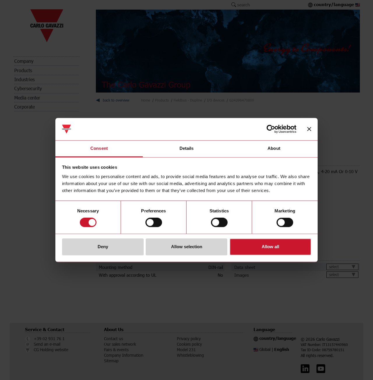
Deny (103, 246)
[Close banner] (309, 129)
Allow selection (186, 246)
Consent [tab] (99, 148)
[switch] (153, 222)
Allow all (270, 246)
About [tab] (274, 148)
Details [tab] (187, 148)
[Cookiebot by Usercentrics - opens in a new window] (270, 129)
